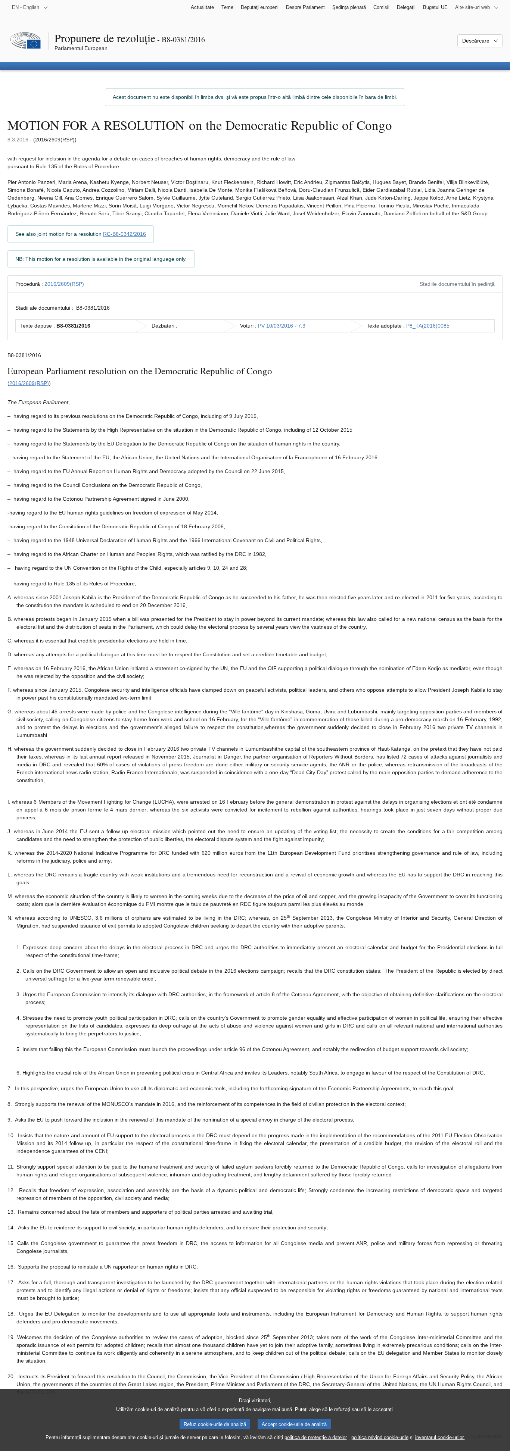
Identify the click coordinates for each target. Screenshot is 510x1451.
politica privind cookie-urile (379, 1437)
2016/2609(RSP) (64, 284)
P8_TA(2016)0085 (428, 326)
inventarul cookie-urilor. (440, 1437)
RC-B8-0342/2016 (124, 234)
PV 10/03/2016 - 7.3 (281, 326)
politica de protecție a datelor (315, 1437)
